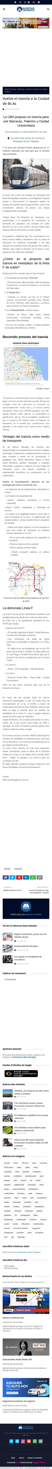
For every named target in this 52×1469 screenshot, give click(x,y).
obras (41, 1185)
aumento (7, 1211)
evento (15, 1224)
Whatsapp (17, 141)
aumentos (7, 1172)
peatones (7, 1215)
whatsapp (21, 1237)
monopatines (39, 1207)
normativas (32, 1185)
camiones (17, 1211)
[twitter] (15, 2)
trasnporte (39, 1233)
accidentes (18, 1176)
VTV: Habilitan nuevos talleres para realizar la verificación (29, 1129)
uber (6, 1237)
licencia (7, 1228)
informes (21, 89)
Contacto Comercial (34, 1458)
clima (17, 1172)
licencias (26, 1172)
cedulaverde (21, 1220)
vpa (12, 1237)
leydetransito (19, 1185)
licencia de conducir (20, 1228)
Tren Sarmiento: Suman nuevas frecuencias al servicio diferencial (29, 1104)
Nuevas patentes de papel (26, 946)
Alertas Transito (33, 914)
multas (6, 1202)
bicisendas (17, 1202)
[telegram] (38, 2)
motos (24, 1198)
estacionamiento (19, 1189)
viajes (16, 1198)
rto (16, 1215)
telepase (39, 1193)
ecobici (6, 1224)
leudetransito (38, 1224)
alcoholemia (33, 1189)
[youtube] (29, 1441)
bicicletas (21, 1193)
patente (39, 1211)
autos (34, 1163)
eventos (7, 1176)
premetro (20, 1233)
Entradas (11, 1266)
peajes (6, 1189)
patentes (7, 1198)
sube (15, 1180)
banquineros (42, 1198)
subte (30, 1193)
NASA (35, 1215)
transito (7, 1163)
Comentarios (12, 1268)
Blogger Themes (39, 1462)
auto (36, 1202)
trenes (15, 1163)
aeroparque (8, 1220)
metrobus (27, 1202)
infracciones (8, 1167)
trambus (16, 1207)
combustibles (9, 1193)
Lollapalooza (25, 1215)
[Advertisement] (26, 55)
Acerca (21, 1458)
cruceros (43, 1220)
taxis (32, 1198)
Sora (17, 1462)
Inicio (13, 1458)
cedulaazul (29, 1211)
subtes (27, 1167)
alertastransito (30, 1176)
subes (29, 1233)
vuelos (38, 1180)
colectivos (43, 1163)
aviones (7, 1180)
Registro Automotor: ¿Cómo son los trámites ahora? (30, 935)
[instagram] (20, 2)
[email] (33, 2)
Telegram (35, 141)
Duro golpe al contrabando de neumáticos (27, 958)
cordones (32, 1220)
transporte (18, 869)
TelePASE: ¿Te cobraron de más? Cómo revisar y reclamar (31, 1092)
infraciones (26, 1224)
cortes (19, 1167)
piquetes (7, 1185)
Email (26, 141)
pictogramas (8, 1233)
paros (36, 1167)
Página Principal (10, 89)
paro (41, 1176)
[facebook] (28, 2)
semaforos (27, 1207)
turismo (23, 1180)
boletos (7, 1207)
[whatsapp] (25, 2)
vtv (31, 1180)
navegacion (36, 1228)
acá (27, 151)
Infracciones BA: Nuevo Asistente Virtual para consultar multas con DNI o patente (31, 1143)
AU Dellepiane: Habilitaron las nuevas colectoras (31, 1117)
